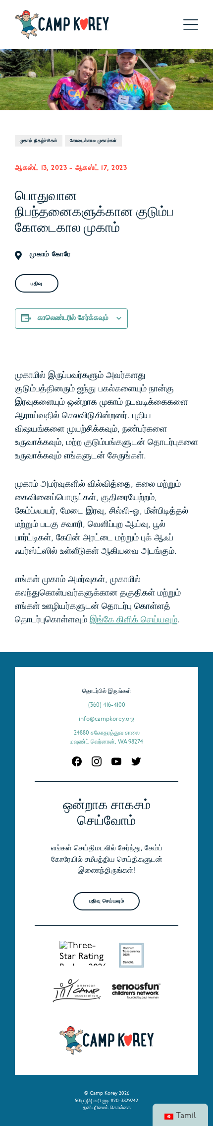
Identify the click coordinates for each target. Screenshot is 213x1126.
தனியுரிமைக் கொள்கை (107, 1108)
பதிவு (37, 284)
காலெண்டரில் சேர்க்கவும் (73, 318)
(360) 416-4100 (106, 705)
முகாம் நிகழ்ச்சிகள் (38, 141)
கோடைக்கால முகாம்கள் (93, 141)
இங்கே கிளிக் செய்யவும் (133, 620)
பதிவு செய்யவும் (106, 901)
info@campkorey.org (106, 719)
